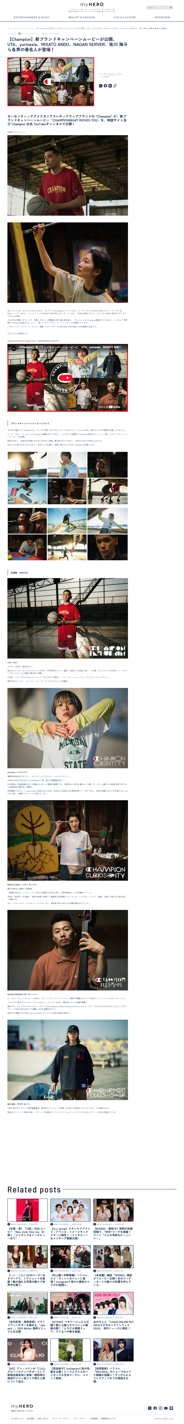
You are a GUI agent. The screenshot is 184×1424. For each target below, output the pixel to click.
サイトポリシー (80, 1418)
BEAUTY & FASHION (23, 28)
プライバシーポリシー (61, 1418)
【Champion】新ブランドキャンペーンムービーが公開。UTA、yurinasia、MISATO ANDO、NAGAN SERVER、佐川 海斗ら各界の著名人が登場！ (102, 28)
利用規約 (94, 1418)
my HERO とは (17, 1418)
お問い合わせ (43, 1418)
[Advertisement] (67, 1144)
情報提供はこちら (108, 1418)
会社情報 (30, 1418)
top (9, 28)
